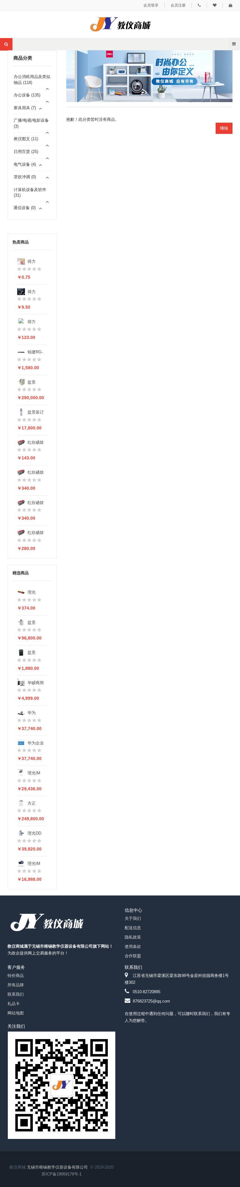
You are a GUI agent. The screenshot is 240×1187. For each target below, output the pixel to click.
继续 (224, 128)
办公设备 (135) (27, 95)
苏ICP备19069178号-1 (62, 1174)
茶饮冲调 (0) (25, 176)
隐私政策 (133, 937)
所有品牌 (16, 985)
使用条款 (133, 946)
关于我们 (133, 918)
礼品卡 (14, 1003)
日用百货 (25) (26, 151)
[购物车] (230, 5)
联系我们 (16, 994)
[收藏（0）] (215, 5)
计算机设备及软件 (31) (30, 192)
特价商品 (16, 975)
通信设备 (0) (24, 207)
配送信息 (133, 927)
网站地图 (16, 1013)
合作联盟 (133, 956)
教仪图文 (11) (26, 138)
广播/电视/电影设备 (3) (31, 123)
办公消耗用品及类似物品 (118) (32, 79)
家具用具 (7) (25, 107)
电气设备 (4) (25, 164)
